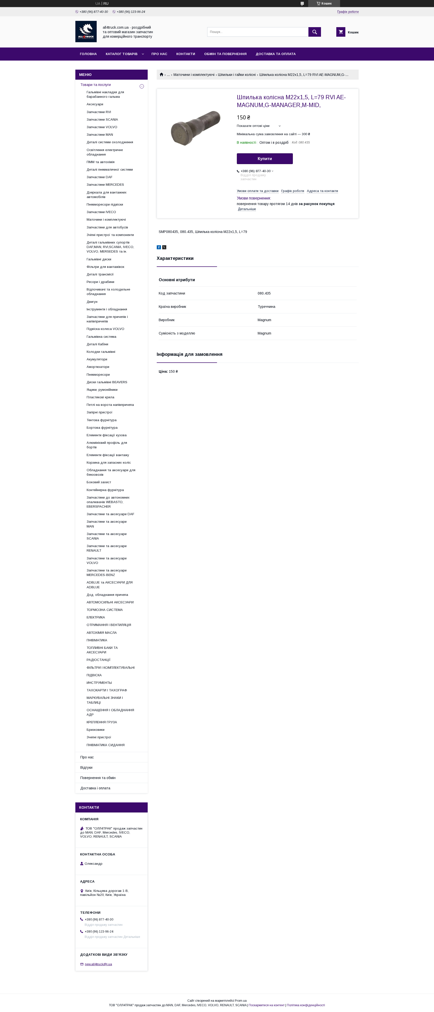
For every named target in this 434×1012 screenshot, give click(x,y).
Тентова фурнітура (102, 420)
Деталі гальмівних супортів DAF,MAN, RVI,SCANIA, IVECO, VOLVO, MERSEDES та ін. (110, 246)
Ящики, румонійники (102, 390)
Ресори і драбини (100, 282)
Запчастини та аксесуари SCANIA (107, 536)
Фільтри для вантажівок (105, 267)
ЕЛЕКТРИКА (96, 617)
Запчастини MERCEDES (105, 184)
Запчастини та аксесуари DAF (110, 514)
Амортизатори (98, 367)
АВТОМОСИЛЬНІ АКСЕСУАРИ (110, 602)
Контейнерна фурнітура (105, 490)
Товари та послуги (95, 85)
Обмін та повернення (225, 54)
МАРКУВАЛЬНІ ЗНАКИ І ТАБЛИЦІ (105, 700)
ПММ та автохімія (101, 162)
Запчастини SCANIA (102, 119)
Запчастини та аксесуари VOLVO (107, 560)
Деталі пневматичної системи (110, 169)
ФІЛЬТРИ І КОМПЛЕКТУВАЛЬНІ (111, 667)
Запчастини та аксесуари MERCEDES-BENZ (107, 572)
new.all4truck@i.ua (98, 964)
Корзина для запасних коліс (109, 462)
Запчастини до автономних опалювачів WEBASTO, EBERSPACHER (108, 502)
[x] (164, 248)
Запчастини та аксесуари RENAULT (107, 548)
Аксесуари (95, 104)
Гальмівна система (101, 337)
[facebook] (159, 248)
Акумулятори (97, 359)
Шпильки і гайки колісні (237, 75)
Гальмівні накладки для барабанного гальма (105, 94)
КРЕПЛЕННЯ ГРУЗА (102, 722)
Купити (265, 159)
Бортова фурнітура (102, 427)
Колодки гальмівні (101, 352)
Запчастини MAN (100, 134)
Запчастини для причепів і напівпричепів (107, 319)
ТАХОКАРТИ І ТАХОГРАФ (107, 690)
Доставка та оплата (276, 54)
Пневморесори (98, 374)
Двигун (92, 302)
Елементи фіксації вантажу (108, 455)
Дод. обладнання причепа (107, 595)
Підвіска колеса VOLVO (105, 329)
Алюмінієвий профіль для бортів (107, 445)
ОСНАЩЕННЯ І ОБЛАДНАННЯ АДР (110, 712)
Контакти (185, 54)
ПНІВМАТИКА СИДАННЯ (106, 745)
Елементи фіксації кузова (107, 435)
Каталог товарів (121, 54)
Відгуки (86, 767)
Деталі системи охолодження (110, 142)
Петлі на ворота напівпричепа (110, 405)
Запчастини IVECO (101, 212)
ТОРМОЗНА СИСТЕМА (105, 610)
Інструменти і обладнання (107, 309)
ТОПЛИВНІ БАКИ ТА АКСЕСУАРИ (102, 650)
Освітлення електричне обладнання (105, 152)
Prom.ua (241, 1000)
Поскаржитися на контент (267, 1005)
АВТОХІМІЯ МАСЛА (102, 633)
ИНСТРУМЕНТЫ (99, 683)
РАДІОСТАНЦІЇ (99, 660)
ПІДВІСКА (94, 675)
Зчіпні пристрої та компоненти (110, 235)
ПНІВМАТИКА (97, 640)
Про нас (159, 54)
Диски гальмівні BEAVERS (107, 382)
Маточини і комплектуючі (194, 75)
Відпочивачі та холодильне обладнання (108, 291)
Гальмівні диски (99, 259)
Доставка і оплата (95, 788)
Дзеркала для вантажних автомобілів (107, 194)
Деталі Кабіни (97, 344)
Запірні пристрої (100, 412)
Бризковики (95, 730)
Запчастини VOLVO (102, 127)
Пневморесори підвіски (105, 204)
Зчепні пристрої (99, 737)
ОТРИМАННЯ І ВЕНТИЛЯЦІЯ (109, 625)
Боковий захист (99, 482)
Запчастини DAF (100, 177)
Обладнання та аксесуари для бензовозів (111, 472)
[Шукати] (314, 32)
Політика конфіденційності (306, 1005)
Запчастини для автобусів (107, 227)
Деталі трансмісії (100, 274)
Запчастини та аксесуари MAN (107, 524)
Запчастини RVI (99, 112)
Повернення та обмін (98, 778)
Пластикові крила (100, 397)
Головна (88, 54)
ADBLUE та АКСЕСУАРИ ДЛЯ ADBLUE (110, 585)
